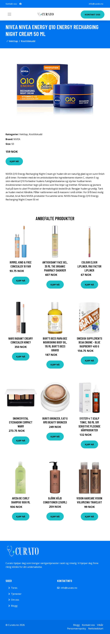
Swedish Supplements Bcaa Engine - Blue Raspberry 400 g (89, 342)
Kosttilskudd (28, 41)
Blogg (14, 605)
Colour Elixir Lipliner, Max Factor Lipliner (89, 266)
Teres (14, 587)
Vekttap (13, 41)
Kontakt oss (92, 14)
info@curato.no (96, 3)
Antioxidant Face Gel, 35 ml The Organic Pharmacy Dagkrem (55, 266)
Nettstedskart (95, 628)
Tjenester (16, 593)
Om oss (15, 599)
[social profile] (20, 4)
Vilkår (100, 625)
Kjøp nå (14, 161)
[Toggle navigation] (9, 14)
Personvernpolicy (76, 628)
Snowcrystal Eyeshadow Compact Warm (20, 422)
